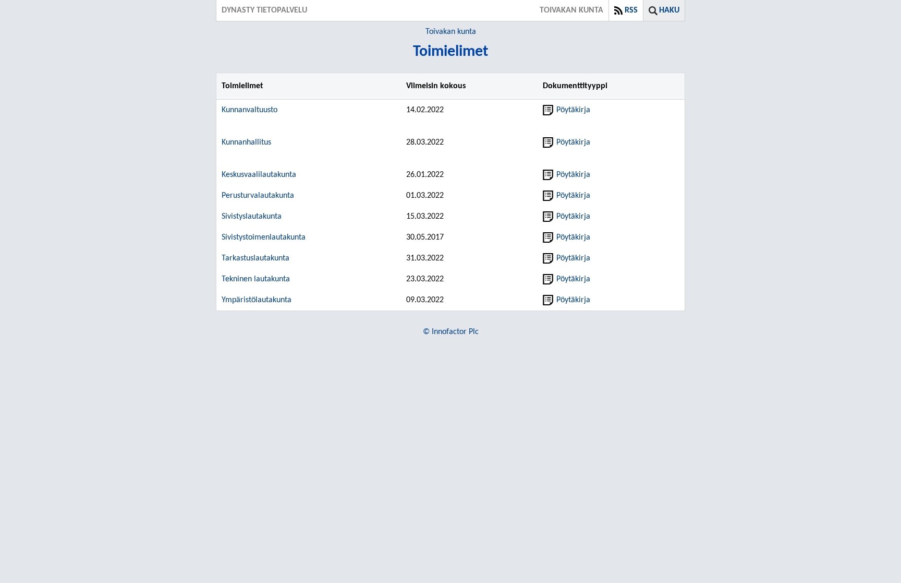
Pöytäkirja (573, 110)
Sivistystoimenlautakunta (264, 237)
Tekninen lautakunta (256, 279)
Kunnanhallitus (246, 142)
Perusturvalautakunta (258, 196)
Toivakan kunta (450, 32)
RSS (631, 10)
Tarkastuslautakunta (255, 258)
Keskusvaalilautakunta (259, 175)
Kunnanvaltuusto (249, 110)
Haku (669, 10)
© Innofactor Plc (451, 332)
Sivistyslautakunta (252, 216)
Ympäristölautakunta (256, 300)
